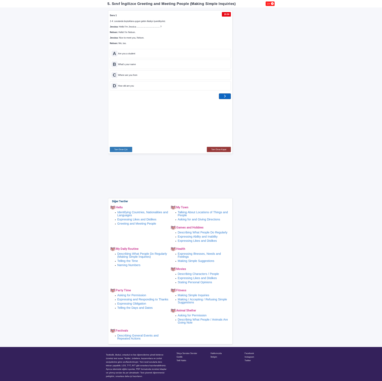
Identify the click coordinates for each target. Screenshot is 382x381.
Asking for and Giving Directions (199, 219)
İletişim (214, 357)
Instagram (249, 357)
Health (180, 249)
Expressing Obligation (131, 303)
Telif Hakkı (181, 360)
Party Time (123, 290)
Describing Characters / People (198, 273)
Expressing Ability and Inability (198, 236)
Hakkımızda (216, 353)
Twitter (248, 360)
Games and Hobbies (190, 227)
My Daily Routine (127, 249)
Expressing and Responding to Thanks (142, 299)
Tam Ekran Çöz (121, 149)
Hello (119, 207)
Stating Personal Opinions (195, 282)
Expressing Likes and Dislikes (136, 219)
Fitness (181, 290)
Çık (268, 4)
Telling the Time (127, 261)
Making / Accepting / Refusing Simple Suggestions (202, 301)
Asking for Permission (131, 295)
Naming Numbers (128, 265)
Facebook (249, 353)
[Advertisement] (170, 121)
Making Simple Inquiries (193, 295)
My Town (182, 207)
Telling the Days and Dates (135, 307)
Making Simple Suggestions (196, 261)
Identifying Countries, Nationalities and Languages (142, 214)
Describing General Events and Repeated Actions (137, 337)
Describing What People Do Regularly (202, 232)
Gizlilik (179, 357)
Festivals (122, 330)
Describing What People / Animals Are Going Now (203, 321)
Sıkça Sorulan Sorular (187, 353)
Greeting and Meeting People (136, 223)
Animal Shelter (186, 310)
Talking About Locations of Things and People (203, 214)
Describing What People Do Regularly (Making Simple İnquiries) (142, 255)
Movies (181, 269)
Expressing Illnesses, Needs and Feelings (199, 255)
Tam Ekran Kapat (218, 149)
